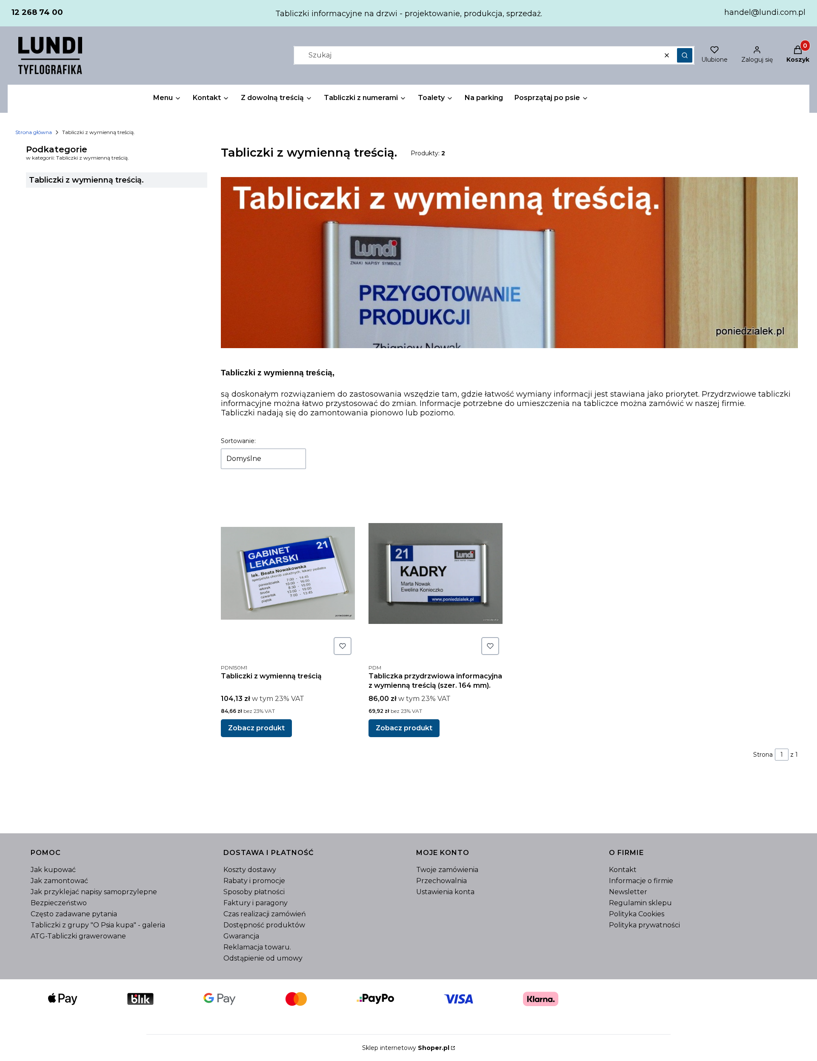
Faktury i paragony (255, 903)
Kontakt (623, 870)
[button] (684, 55)
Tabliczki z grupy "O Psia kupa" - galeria (98, 925)
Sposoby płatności (254, 892)
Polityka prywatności (644, 925)
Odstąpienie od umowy (263, 958)
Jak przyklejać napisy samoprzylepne (94, 892)
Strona (763, 754)
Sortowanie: (238, 441)
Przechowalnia (441, 881)
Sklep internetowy (405, 1048)
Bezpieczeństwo (59, 903)
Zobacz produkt (256, 728)
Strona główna (33, 132)
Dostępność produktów (264, 925)
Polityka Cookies (636, 914)
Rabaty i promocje (254, 881)
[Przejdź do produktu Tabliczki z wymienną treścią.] (288, 573)
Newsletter (628, 892)
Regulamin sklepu (640, 903)
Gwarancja (241, 936)
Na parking (484, 98)
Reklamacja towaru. (257, 947)
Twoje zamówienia (447, 870)
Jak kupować (53, 870)
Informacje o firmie (641, 881)
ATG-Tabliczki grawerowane (78, 936)
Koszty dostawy (249, 870)
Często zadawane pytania (74, 914)
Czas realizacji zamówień (264, 914)
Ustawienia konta (445, 892)
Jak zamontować (59, 881)
